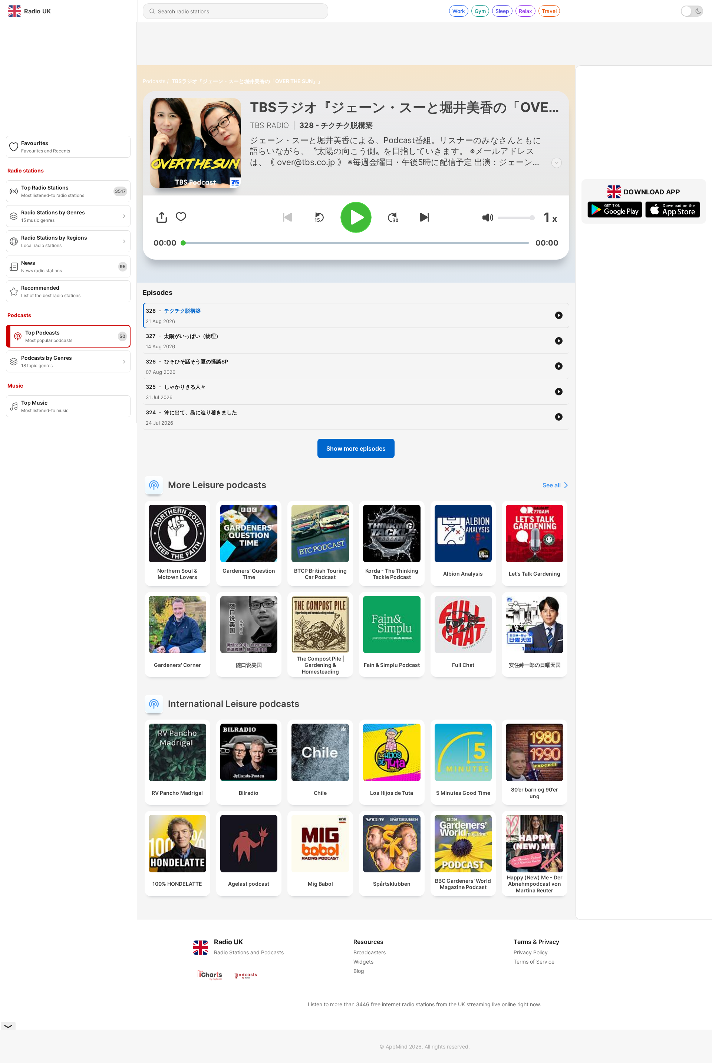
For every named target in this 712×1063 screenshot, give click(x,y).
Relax (525, 11)
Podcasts (154, 81)
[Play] (356, 217)
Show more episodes (356, 448)
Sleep (502, 11)
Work (458, 11)
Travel (549, 11)
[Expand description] (556, 163)
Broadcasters (369, 952)
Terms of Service (534, 961)
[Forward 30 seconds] (393, 217)
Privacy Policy (531, 952)
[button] (487, 217)
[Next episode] (423, 217)
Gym (480, 11)
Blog (358, 971)
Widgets (363, 961)
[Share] (162, 217)
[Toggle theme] (692, 11)
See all (552, 485)
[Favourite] (181, 217)
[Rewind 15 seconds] (319, 217)
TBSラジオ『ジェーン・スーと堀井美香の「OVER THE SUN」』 (247, 81)
